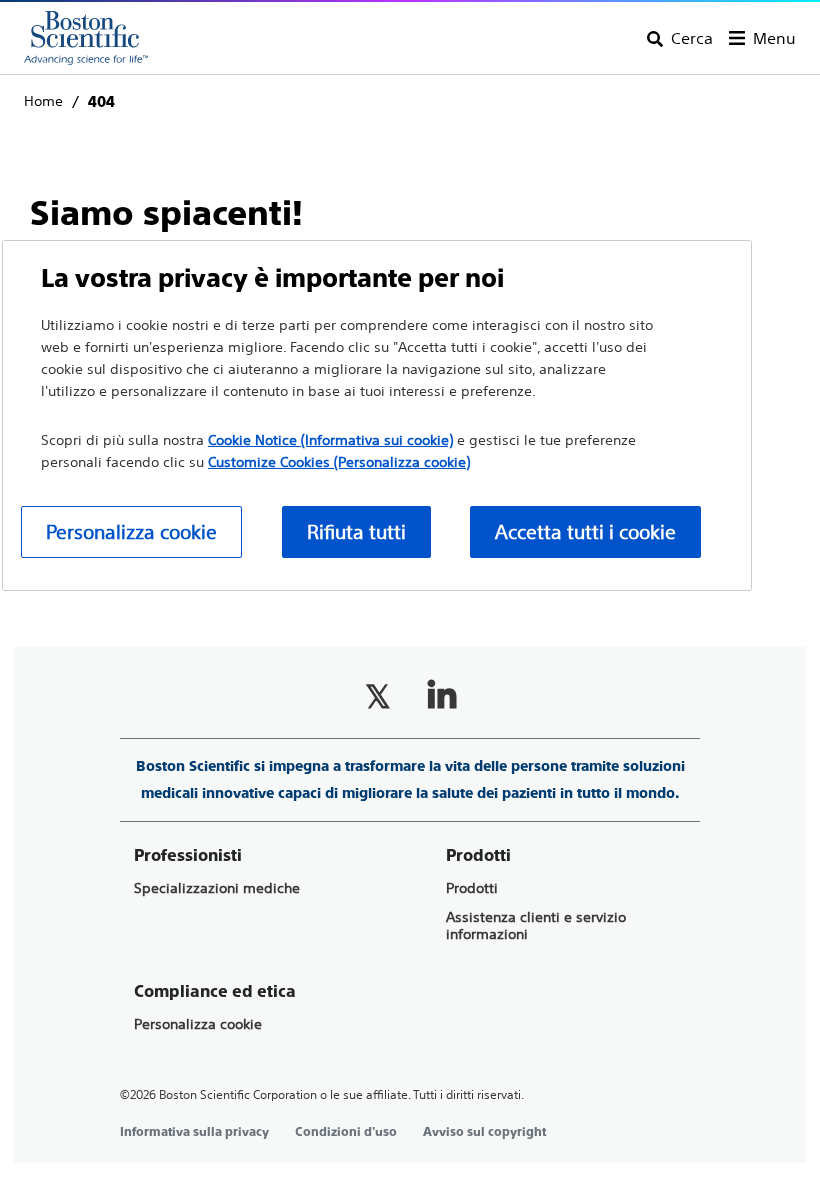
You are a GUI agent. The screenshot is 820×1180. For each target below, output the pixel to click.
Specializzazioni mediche (217, 888)
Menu (774, 38)
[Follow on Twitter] (378, 696)
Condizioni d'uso (346, 1132)
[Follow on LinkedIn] (442, 696)
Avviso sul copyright (484, 1132)
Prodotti (472, 888)
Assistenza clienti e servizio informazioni (536, 926)
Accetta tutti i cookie (585, 531)
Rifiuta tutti (356, 531)
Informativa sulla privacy (194, 1132)
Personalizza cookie (198, 1024)
